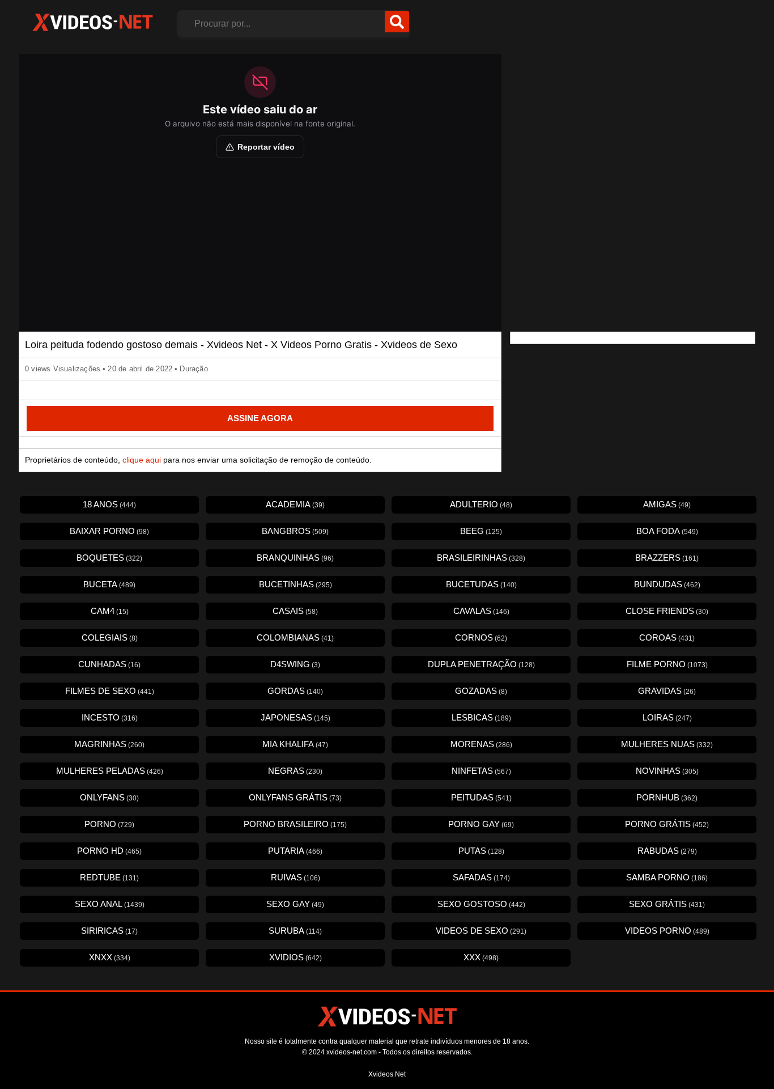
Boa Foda (667, 531)
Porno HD (109, 850)
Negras (295, 771)
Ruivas (295, 877)
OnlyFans (109, 797)
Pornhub (667, 797)
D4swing (295, 664)
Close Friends (667, 611)
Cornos (481, 637)
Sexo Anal (109, 904)
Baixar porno (109, 531)
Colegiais (110, 637)
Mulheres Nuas (667, 744)
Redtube (109, 877)
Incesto (110, 717)
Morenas (481, 744)
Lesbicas (481, 717)
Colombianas (295, 637)
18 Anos (109, 504)
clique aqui (141, 459)
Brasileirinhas (481, 557)
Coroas (667, 637)
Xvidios (295, 957)
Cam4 (110, 611)
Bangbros (295, 531)
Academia (295, 504)
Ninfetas (481, 771)
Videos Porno (667, 930)
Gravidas (667, 691)
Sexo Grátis (667, 904)
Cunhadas (109, 664)
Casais (295, 611)
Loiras (667, 717)
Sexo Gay (295, 904)
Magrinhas (109, 744)
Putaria (295, 850)
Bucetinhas (295, 584)
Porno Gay (481, 824)
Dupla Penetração (481, 664)
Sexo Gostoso (481, 904)
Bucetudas (481, 584)
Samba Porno (667, 877)
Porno (109, 824)
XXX (481, 957)
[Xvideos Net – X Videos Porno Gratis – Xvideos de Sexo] (92, 23)
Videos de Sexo (481, 930)
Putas (481, 850)
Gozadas (481, 691)
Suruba (295, 930)
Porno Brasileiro (295, 824)
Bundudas (667, 584)
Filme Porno (667, 664)
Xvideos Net (387, 1074)
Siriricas (109, 930)
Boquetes (109, 557)
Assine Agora (260, 418)
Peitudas (481, 797)
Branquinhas (295, 557)
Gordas (295, 691)
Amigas (667, 504)
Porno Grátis (667, 824)
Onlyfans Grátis (295, 797)
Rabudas (667, 850)
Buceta (109, 584)
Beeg (481, 531)
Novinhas (667, 771)
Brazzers (667, 557)
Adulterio (481, 504)
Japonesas (295, 717)
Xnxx (109, 957)
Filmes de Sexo (109, 691)
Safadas (481, 877)
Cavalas (481, 611)
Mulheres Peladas (109, 771)
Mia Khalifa (295, 744)
